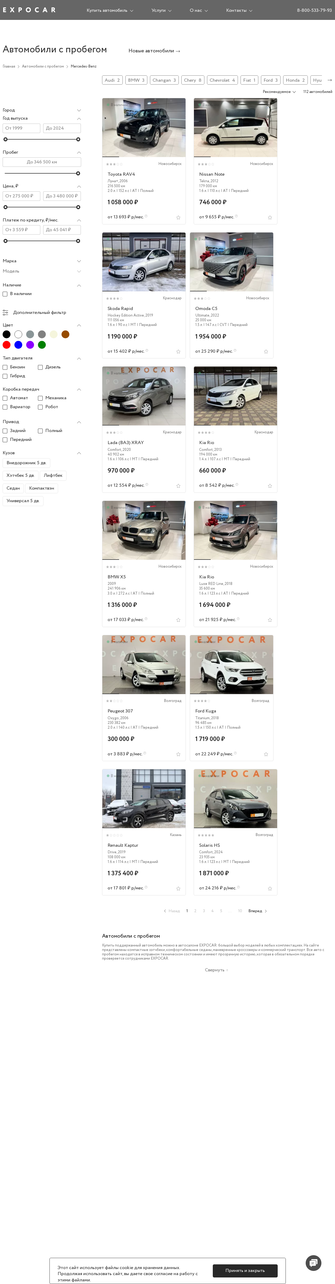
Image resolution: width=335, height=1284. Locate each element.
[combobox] (42, 111)
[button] (42, 119)
